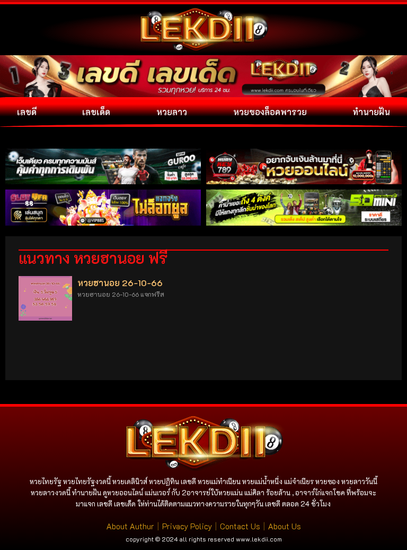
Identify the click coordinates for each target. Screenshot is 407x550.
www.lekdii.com (259, 539)
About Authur (130, 526)
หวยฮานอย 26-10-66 (120, 282)
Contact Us (240, 526)
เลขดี (27, 111)
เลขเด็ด (96, 111)
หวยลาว (171, 111)
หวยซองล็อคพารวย (270, 111)
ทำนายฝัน (371, 111)
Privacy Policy (187, 526)
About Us (284, 526)
